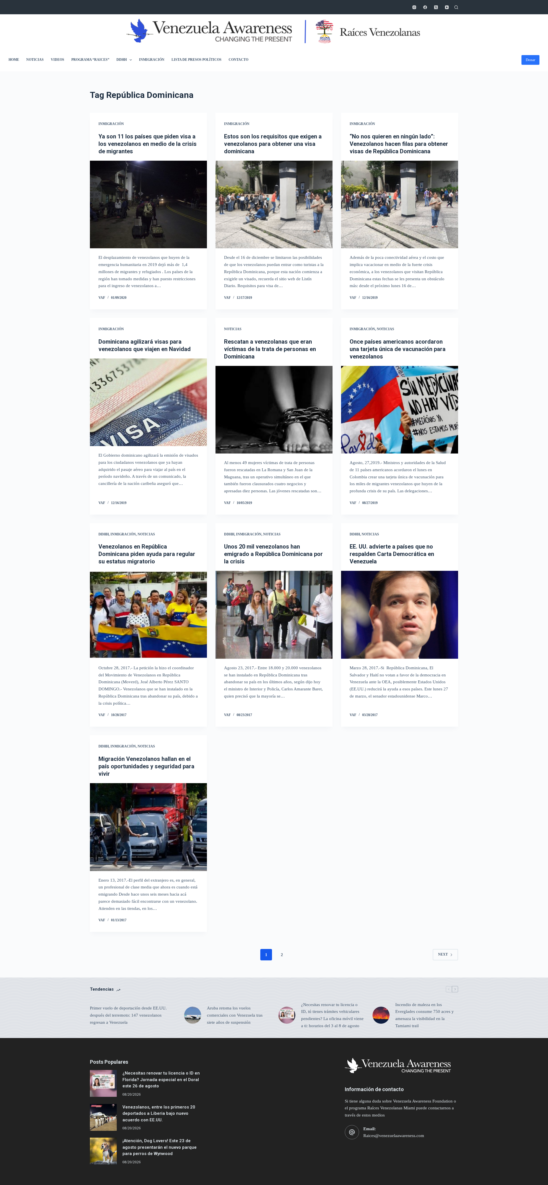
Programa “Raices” (90, 60)
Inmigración (151, 60)
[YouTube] (447, 7)
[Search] (456, 7)
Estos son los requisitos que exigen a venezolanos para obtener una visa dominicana (273, 144)
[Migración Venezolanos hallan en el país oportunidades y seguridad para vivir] (148, 827)
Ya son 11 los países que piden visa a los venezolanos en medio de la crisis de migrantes (147, 144)
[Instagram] (414, 7)
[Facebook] (425, 7)
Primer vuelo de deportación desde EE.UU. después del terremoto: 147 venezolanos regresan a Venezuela (128, 1015)
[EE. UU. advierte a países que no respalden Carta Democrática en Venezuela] (399, 615)
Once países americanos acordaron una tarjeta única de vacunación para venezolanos (398, 349)
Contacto (238, 60)
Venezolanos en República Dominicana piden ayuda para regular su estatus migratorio (146, 554)
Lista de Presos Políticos (196, 60)
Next (443, 954)
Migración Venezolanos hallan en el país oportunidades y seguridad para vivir (146, 766)
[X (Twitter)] (436, 7)
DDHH (121, 60)
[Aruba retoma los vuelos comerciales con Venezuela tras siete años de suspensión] (192, 1015)
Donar (530, 60)
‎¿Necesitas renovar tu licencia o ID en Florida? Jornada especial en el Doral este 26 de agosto (161, 1080)
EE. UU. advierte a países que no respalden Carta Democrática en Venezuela (392, 554)
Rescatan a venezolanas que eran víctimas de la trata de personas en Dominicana (270, 349)
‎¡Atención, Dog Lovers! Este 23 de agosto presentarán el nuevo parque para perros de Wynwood (159, 1147)
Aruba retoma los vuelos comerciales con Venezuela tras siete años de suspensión (235, 1015)
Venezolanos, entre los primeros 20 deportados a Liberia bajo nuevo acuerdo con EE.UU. (158, 1113)
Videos (57, 60)
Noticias (35, 60)
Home (14, 60)
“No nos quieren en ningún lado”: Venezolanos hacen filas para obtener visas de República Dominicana (399, 144)
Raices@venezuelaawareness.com (393, 1135)
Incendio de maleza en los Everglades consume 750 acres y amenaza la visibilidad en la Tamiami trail (424, 1015)
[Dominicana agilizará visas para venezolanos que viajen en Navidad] (148, 402)
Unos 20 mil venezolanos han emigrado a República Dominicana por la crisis (273, 554)
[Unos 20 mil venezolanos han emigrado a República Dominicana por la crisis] (274, 615)
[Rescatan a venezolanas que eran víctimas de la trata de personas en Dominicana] (274, 410)
